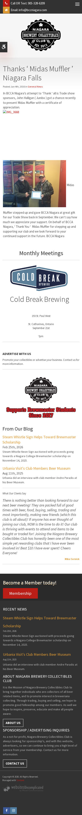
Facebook (6, 810)
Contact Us (15, 763)
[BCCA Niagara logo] (41, 35)
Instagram (13, 810)
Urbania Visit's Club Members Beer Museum (36, 468)
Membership (20, 593)
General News (35, 86)
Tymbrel (20, 780)
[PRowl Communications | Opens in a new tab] (23, 787)
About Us (13, 723)
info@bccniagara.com (33, 10)
